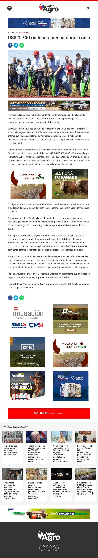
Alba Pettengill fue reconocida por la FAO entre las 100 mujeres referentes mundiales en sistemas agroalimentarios (61, 454)
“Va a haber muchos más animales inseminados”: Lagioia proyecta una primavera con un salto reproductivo (12, 490)
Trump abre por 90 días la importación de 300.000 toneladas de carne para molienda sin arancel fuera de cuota (36, 454)
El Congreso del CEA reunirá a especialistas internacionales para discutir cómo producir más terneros (61, 489)
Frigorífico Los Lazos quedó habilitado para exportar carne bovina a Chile (10, 450)
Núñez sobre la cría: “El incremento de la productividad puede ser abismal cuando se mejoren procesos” (36, 490)
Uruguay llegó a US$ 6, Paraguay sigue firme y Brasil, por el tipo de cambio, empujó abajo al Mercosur (85, 488)
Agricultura (24, 33)
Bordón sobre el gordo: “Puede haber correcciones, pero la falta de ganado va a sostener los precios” (84, 454)
